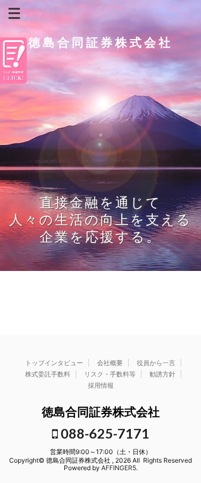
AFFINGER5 (118, 468)
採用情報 (101, 385)
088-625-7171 (104, 433)
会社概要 (110, 363)
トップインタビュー (54, 363)
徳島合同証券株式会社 (100, 42)
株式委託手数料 (47, 374)
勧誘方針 (162, 374)
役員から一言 (156, 363)
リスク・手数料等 (110, 374)
